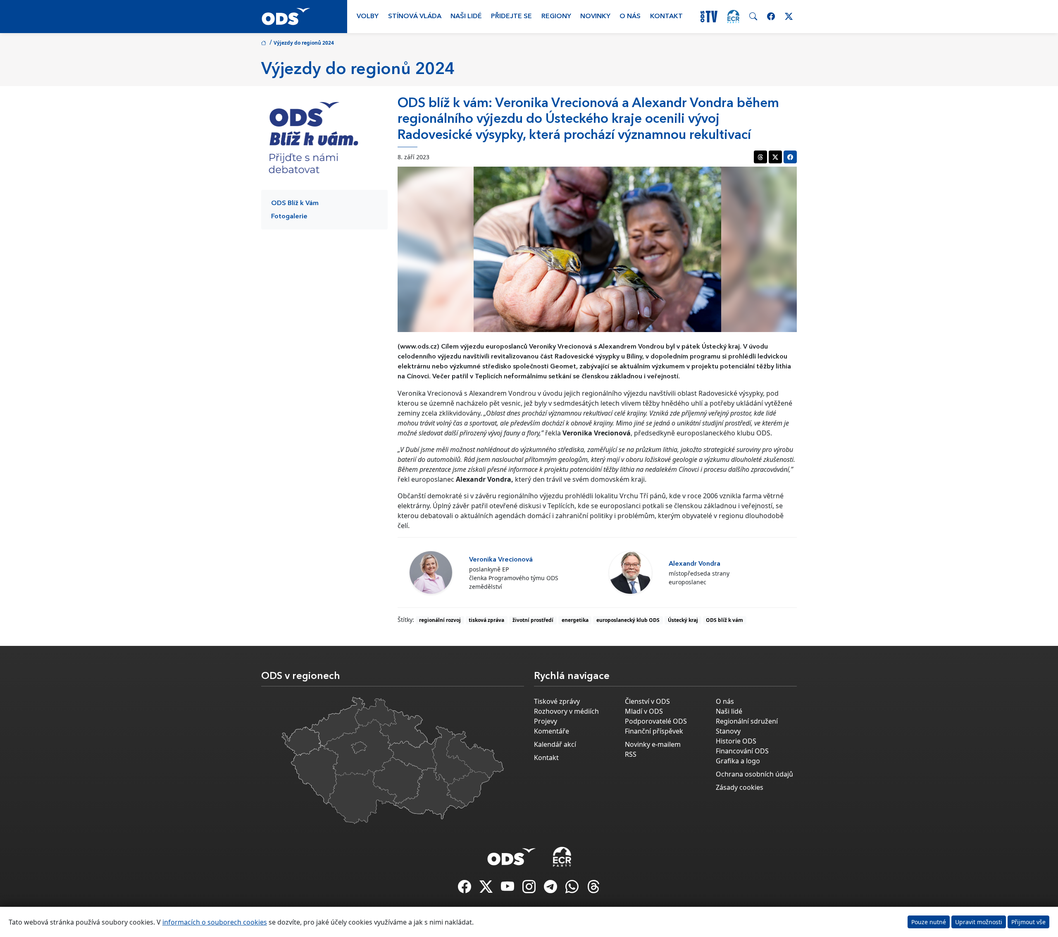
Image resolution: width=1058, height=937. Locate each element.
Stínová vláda (414, 16)
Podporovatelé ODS (656, 721)
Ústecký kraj (683, 620)
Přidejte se (511, 16)
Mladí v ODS (644, 711)
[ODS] (511, 854)
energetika (575, 620)
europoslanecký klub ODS (628, 620)
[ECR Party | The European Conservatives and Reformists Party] (733, 16)
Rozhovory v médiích (566, 711)
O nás (630, 16)
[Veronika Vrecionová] (431, 572)
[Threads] (593, 889)
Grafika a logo (738, 760)
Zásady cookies (739, 787)
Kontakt (666, 16)
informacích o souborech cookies (214, 922)
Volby (368, 16)
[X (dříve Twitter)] (486, 889)
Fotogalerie (289, 216)
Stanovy (728, 731)
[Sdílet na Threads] (760, 157)
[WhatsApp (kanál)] (572, 889)
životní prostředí (532, 620)
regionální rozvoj (440, 620)
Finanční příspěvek (654, 731)
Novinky (595, 16)
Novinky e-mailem (653, 744)
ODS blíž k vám (724, 620)
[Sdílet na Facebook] (790, 157)
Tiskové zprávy (557, 701)
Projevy (545, 721)
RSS (630, 754)
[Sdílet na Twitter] (775, 157)
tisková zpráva (486, 620)
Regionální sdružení (747, 721)
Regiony (556, 16)
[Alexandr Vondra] (630, 572)
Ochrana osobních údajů (754, 774)
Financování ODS (742, 750)
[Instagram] (529, 889)
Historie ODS (736, 741)
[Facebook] (465, 889)
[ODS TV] (508, 889)
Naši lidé (466, 16)
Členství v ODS (647, 701)
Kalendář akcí (555, 744)
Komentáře (551, 731)
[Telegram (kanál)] (551, 889)
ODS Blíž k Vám (295, 203)
